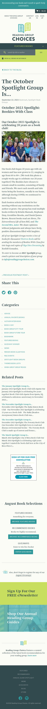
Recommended (23, 674)
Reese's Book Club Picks (14, 352)
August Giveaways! (23, 575)
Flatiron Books (27, 239)
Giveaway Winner (11, 344)
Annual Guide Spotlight (23, 678)
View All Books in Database (15, 58)
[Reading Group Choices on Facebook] (20, 698)
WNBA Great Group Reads (15, 367)
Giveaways (23, 685)
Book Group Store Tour (14, 333)
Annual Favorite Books (14, 317)
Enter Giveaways (23, 552)
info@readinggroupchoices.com (19, 260)
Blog (23, 688)
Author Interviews (12, 321)
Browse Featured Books (23, 521)
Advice (7, 313)
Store (23, 692)
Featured (23, 670)
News (6, 348)
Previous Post (10, 275)
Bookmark (23, 100)
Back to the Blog (12, 70)
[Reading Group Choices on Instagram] (27, 698)
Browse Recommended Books (23, 537)
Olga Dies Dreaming (32, 245)
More (23, 681)
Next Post (23, 275)
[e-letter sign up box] (23, 467)
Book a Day (9, 325)
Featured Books (11, 340)
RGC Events (9, 356)
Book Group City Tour (13, 329)
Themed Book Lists (12, 363)
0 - (42, 11)
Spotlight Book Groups (14, 359)
